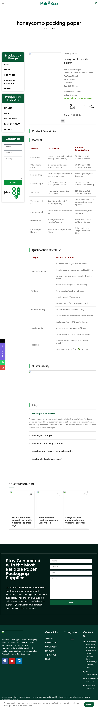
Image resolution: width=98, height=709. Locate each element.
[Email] (2, 367)
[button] (63, 121)
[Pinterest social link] (77, 115)
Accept (89, 704)
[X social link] (74, 115)
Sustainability (51, 647)
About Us (49, 638)
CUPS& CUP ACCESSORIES (10, 81)
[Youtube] (12, 661)
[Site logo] (48, 3)
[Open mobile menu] (3, 3)
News (47, 659)
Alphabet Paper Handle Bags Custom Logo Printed (49, 520)
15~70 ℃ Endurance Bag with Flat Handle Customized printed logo (22, 521)
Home (45, 28)
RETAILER (8, 108)
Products (49, 651)
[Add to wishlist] (31, 494)
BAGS (53, 28)
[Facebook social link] (71, 115)
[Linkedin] (19, 661)
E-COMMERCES (11, 118)
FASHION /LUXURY (12, 124)
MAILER (7, 69)
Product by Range (13, 57)
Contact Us (50, 655)
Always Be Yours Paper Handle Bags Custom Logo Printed (75, 520)
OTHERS (8, 88)
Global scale (51, 643)
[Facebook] (5, 661)
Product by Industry (13, 98)
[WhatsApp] (2, 362)
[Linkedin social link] (80, 115)
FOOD (7, 113)
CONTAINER (9, 75)
